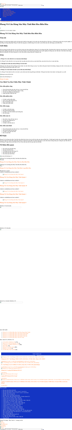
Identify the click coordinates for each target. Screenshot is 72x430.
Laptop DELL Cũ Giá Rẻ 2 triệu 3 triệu (11, 401)
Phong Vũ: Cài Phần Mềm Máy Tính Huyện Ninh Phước (15, 333)
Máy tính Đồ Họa (8, 14)
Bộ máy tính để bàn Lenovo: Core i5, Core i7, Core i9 (15, 392)
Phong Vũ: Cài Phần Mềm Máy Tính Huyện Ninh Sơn (15, 336)
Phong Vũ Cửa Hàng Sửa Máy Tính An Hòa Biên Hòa (15, 162)
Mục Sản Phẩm (6, 9)
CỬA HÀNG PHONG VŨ (6, 21)
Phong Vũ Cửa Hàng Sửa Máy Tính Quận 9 (13, 202)
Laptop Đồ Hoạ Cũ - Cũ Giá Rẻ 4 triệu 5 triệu (13, 402)
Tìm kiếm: (2, 5)
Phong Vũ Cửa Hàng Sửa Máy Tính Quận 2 (13, 177)
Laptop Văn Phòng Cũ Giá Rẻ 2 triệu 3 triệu (13, 409)
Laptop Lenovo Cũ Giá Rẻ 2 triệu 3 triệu (12, 406)
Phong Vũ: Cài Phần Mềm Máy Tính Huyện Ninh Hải (15, 334)
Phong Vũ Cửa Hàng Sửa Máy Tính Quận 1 (13, 194)
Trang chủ (5, 417)
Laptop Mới (7, 10)
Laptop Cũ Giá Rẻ (8, 11)
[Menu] (0, 19)
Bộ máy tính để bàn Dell (8, 390)
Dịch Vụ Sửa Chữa (7, 15)
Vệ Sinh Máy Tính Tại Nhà (9, 349)
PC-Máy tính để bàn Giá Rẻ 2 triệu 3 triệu (12, 416)
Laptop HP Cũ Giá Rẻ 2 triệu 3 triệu (11, 405)
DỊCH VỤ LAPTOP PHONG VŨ (10, 343)
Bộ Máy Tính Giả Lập (8, 394)
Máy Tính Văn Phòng (9, 12)
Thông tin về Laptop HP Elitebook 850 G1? (11, 370)
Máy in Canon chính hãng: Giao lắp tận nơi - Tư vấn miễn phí (16, 410)
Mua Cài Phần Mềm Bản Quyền (10, 414)
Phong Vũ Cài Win (7, 348)
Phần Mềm (5, 345)
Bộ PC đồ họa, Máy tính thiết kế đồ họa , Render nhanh (15, 396)
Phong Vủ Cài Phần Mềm (8, 347)
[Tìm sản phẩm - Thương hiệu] (43, 5)
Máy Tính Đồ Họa (7, 412)
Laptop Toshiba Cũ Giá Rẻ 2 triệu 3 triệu (12, 407)
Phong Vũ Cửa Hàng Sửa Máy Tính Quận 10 (13, 185)
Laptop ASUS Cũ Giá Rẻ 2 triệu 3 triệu (11, 399)
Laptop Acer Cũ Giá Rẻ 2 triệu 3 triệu (11, 397)
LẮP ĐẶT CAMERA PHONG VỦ (11, 344)
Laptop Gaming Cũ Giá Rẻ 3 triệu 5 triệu (12, 404)
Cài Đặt (4, 16)
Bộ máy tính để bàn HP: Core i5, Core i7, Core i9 (14, 391)
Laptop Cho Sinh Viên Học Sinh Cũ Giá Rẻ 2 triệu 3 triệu (16, 400)
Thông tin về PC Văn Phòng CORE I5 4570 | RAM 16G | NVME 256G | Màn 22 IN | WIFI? (23, 359)
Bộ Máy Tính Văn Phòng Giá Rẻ (10, 395)
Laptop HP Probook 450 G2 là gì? (9, 376)
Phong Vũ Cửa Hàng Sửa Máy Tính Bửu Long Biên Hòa (15, 168)
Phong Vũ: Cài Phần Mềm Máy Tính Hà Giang (13, 337)
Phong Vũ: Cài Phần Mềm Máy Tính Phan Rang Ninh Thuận (16, 332)
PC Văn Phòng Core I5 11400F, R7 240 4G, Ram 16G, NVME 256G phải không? (20, 364)
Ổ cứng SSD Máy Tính (8, 415)
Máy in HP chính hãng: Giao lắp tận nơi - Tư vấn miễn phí (16, 411)
